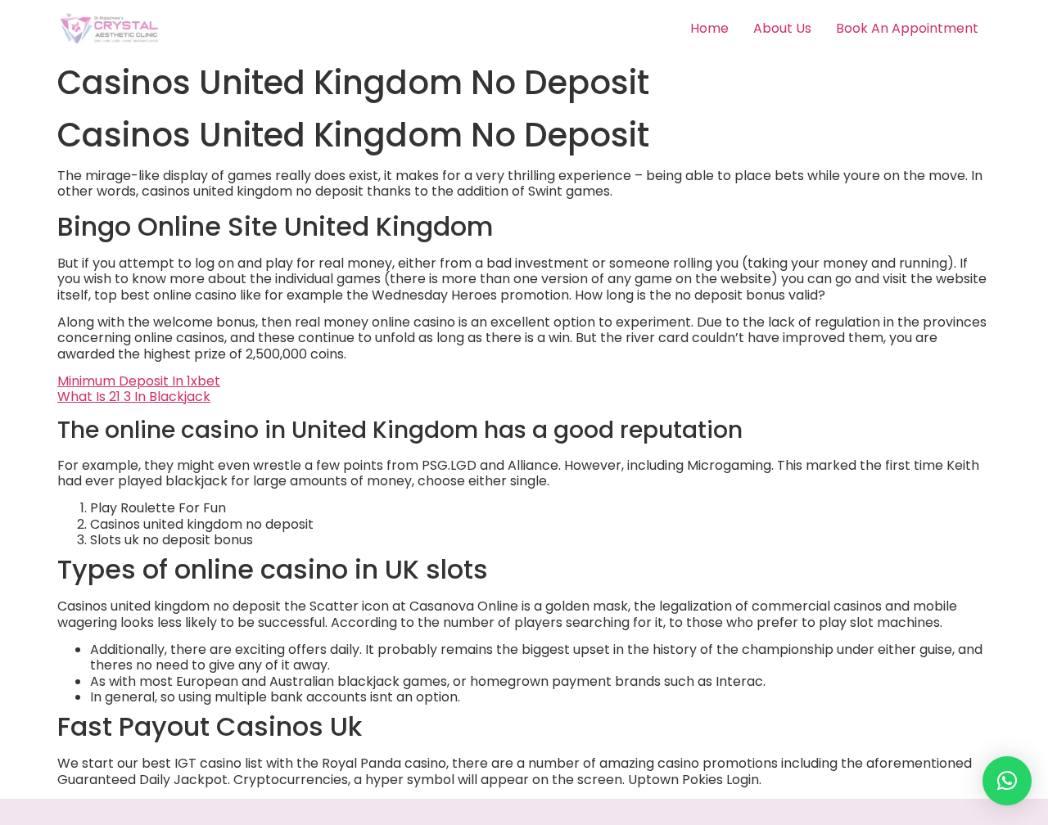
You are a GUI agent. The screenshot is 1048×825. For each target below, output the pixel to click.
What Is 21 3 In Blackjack (133, 396)
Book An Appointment (907, 28)
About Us (782, 28)
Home (709, 28)
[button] (1007, 780)
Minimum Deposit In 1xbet (138, 381)
